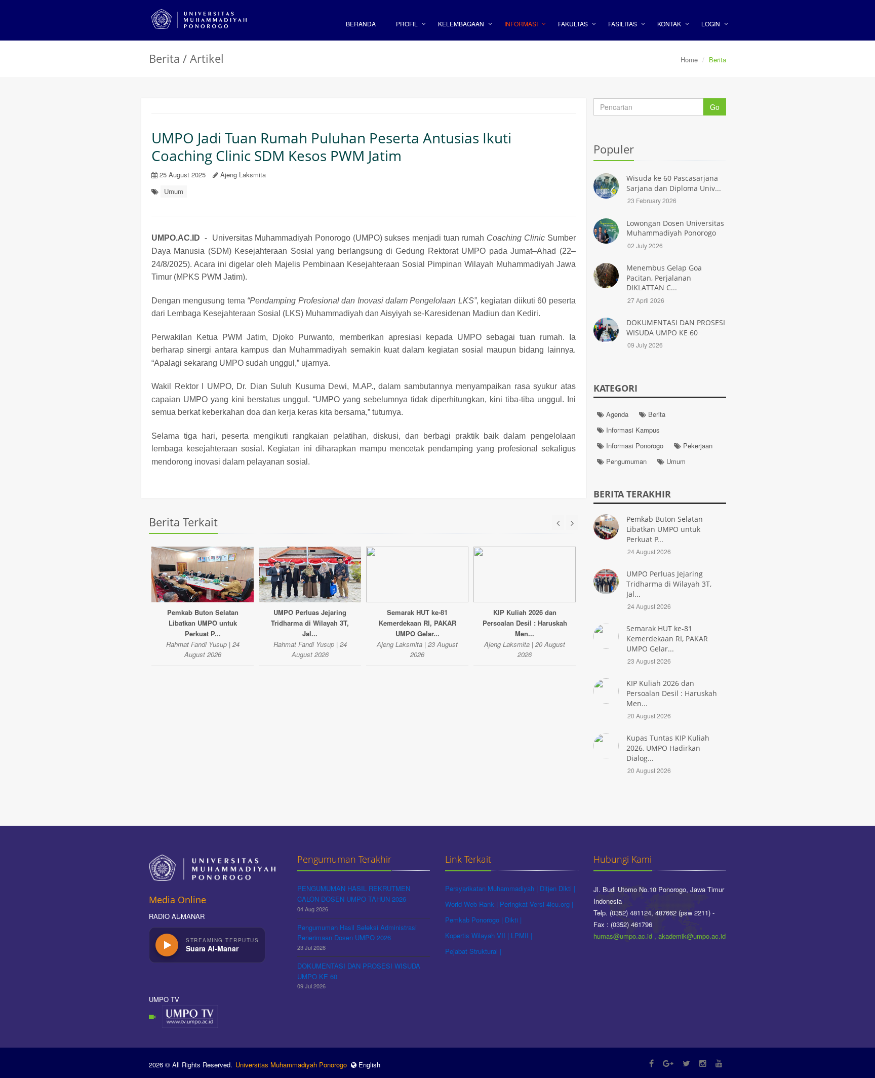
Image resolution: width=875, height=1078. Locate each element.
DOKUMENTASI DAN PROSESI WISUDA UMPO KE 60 (675, 327)
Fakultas (573, 23)
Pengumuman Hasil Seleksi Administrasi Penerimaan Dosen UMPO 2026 (357, 932)
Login (710, 23)
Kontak (669, 23)
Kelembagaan (461, 23)
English (368, 1064)
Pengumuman (625, 461)
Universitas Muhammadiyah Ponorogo (291, 1064)
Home (689, 59)
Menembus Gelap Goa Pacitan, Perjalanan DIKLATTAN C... (664, 277)
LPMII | (521, 935)
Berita (655, 414)
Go (715, 107)
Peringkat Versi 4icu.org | (536, 904)
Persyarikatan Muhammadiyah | (492, 888)
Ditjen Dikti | (557, 888)
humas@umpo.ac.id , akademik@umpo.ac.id (659, 936)
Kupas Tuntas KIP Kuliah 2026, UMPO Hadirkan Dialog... (667, 747)
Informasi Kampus (632, 430)
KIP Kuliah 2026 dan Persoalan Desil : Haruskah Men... (671, 693)
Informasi (521, 23)
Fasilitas (622, 23)
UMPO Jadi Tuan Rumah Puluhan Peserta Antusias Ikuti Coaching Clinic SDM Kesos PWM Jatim (331, 146)
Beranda (361, 23)
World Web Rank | (472, 904)
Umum (173, 191)
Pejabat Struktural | (473, 951)
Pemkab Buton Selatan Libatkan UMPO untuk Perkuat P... (664, 529)
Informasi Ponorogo (633, 445)
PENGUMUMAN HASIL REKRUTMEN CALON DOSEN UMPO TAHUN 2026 (353, 893)
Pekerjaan (696, 445)
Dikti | (513, 920)
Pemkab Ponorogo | (475, 920)
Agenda (616, 414)
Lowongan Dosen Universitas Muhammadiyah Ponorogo (675, 228)
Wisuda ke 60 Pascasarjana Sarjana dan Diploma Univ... (673, 183)
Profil (407, 23)
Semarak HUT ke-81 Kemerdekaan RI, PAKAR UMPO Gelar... (667, 638)
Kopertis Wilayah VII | (478, 935)
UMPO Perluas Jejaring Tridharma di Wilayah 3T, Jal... (668, 583)
